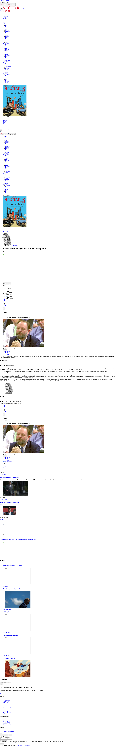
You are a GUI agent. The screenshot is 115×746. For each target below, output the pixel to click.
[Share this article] (4, 307)
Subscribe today (6, 730)
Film (6, 56)
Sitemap (4, 713)
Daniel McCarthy (6, 632)
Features (7, 75)
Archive (4, 22)
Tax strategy (5, 711)
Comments (7, 300)
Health (6, 72)
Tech (6, 29)
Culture (6, 28)
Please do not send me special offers (9, 742)
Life (3, 62)
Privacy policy (6, 708)
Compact (10, 294)
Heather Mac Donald (7, 655)
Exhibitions (7, 55)
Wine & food (8, 66)
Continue (2, 744)
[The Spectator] (11, 9)
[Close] (1, 684)
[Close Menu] (1, 130)
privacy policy (28, 745)
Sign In (21, 9)
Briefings (5, 18)
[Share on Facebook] (5, 303)
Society (6, 45)
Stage (6, 61)
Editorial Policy (6, 702)
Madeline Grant (3, 499)
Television (7, 60)
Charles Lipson (3, 474)
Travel (6, 67)
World (6, 47)
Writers (4, 15)
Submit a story (6, 701)
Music (6, 57)
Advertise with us (6, 700)
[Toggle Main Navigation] (1, 9)
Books (6, 54)
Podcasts (4, 17)
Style (6, 70)
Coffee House (6, 43)
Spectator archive (6, 722)
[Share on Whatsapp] (5, 306)
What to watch (8, 65)
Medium (10, 289)
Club (4, 20)
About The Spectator (7, 707)
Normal (10, 296)
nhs (3, 467)
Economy (7, 49)
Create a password (4, 738)
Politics (6, 25)
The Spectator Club (7, 724)
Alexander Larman (7, 609)
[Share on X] (5, 304)
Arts (6, 53)
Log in (10, 735)
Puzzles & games (9, 82)
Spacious (11, 298)
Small (9, 288)
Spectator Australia (7, 718)
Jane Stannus (5, 586)
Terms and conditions (7, 710)
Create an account (4, 735)
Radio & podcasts (9, 59)
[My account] (24, 9)
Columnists (7, 76)
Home (4, 13)
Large (10, 292)
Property (7, 68)
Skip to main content (4, 0)
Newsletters (5, 16)
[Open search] (1, 128)
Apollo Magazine (6, 720)
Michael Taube (3, 537)
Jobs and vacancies (7, 712)
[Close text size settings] (4, 285)
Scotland (7, 50)
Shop (4, 23)
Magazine (7, 30)
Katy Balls (2, 399)
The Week (7, 74)
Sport (6, 69)
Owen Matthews (3, 362)
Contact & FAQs (6, 699)
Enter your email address (5, 736)
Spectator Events (6, 723)
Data (6, 48)
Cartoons (7, 81)
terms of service (19, 745)
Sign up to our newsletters (8, 731)
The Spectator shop (7, 721)
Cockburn (7, 26)
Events (4, 19)
